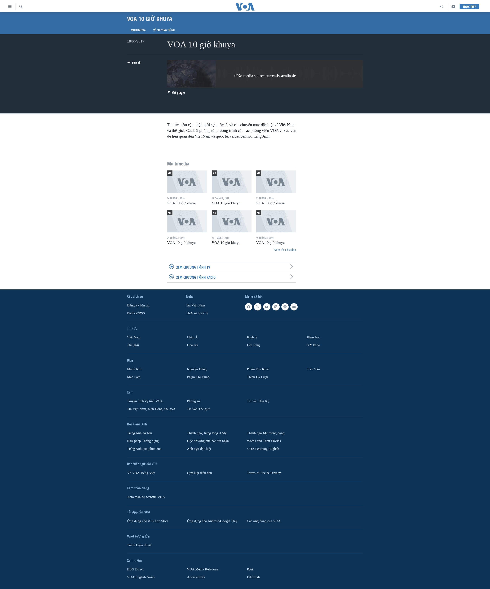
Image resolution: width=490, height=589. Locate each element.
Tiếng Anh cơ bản (139, 433)
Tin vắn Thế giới (198, 409)
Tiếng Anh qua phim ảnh (144, 449)
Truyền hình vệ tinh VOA (145, 401)
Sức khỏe (313, 345)
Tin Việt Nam (195, 305)
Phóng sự (193, 401)
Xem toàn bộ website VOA (146, 497)
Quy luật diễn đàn (199, 473)
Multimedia (138, 30)
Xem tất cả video (285, 250)
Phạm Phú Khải (258, 369)
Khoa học (313, 337)
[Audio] (441, 6)
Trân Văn (313, 369)
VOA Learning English (263, 449)
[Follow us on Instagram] (275, 306)
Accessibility (196, 577)
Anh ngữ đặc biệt (199, 449)
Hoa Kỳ (192, 345)
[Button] (133, 64)
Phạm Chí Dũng (198, 377)
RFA (250, 569)
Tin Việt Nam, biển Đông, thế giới (151, 409)
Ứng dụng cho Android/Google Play (212, 521)
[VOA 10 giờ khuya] (187, 181)
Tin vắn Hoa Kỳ (258, 401)
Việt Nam (133, 337)
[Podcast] (285, 306)
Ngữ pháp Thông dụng (143, 441)
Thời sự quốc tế (197, 313)
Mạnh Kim (134, 369)
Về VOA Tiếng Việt (141, 473)
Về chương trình (164, 30)
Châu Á (192, 337)
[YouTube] (453, 6)
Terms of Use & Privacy (264, 473)
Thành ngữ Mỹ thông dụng (265, 433)
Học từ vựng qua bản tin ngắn (208, 441)
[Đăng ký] (294, 306)
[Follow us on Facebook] (248, 306)
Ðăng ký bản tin (138, 305)
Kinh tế (252, 337)
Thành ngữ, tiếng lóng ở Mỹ (207, 433)
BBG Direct (135, 569)
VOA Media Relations (202, 569)
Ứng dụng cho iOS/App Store (147, 521)
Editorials (253, 577)
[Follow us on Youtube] (266, 306)
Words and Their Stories (264, 441)
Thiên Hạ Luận (257, 377)
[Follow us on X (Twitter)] (257, 306)
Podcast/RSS (136, 313)
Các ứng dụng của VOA (264, 521)
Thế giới (133, 345)
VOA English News (141, 577)
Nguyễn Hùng (197, 369)
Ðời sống (253, 345)
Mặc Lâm (133, 377)
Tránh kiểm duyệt (139, 545)
